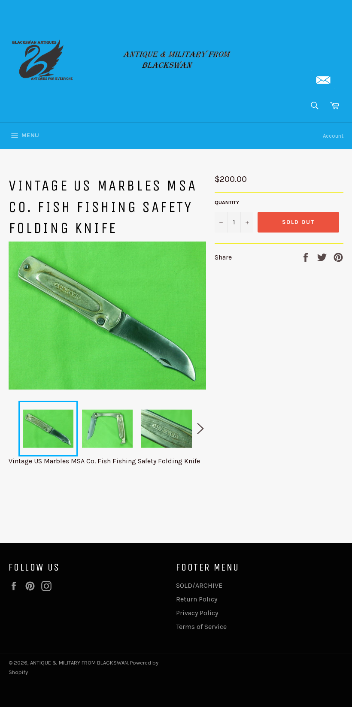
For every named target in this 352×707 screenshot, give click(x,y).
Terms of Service (201, 626)
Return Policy (196, 599)
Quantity (227, 202)
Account (333, 136)
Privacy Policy (197, 613)
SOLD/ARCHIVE (199, 585)
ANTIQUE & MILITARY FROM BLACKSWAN (79, 662)
